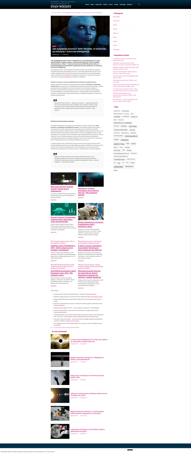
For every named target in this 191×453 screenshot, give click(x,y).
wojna (132, 162)
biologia (126, 113)
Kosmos (111, 4)
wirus (127, 162)
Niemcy (116, 147)
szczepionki (134, 153)
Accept (49, 451)
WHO (123, 162)
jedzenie (132, 130)
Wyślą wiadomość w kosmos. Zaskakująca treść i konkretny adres (91, 224)
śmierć (116, 170)
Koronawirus (131, 136)
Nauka (92, 4)
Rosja (129, 150)
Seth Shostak (67, 327)
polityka (117, 150)
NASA (127, 143)
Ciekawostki (98, 4)
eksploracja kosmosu (123, 123)
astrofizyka (117, 111)
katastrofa (117, 133)
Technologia (123, 4)
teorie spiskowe (131, 159)
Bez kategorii (116, 16)
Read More (53, 200)
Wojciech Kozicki (55, 54)
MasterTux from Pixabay (72, 321)
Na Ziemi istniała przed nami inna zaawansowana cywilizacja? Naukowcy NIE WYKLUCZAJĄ (124, 95)
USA (118, 163)
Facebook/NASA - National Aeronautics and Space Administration (81, 316)
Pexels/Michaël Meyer (90, 294)
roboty (63, 327)
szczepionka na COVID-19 (121, 153)
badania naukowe (118, 113)
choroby (117, 117)
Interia (56, 110)
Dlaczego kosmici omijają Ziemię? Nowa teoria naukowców (62, 189)
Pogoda (116, 4)
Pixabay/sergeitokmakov (60, 312)
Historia (87, 4)
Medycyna (129, 4)
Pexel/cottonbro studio (97, 296)
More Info (44, 451)
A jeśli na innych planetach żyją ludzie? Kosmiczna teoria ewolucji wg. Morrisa (90, 248)
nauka (133, 144)
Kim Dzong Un (125, 133)
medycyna (119, 144)
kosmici (56, 327)
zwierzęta (129, 166)
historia (133, 126)
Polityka (105, 4)
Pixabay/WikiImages (59, 305)
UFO (115, 162)
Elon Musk (116, 126)
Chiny (132, 113)
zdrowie (118, 167)
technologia (119, 160)
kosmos (59, 327)
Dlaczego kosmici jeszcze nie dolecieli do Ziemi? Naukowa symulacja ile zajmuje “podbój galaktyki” (89, 274)
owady (121, 147)
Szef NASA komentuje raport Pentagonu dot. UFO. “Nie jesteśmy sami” (63, 273)
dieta (115, 119)
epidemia (124, 126)
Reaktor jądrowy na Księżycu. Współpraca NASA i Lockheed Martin (87, 358)
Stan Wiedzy (61, 6)
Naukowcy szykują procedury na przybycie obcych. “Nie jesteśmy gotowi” (88, 191)
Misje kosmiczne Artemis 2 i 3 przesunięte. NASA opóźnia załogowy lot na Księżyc (87, 412)
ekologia (120, 119)
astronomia (125, 111)
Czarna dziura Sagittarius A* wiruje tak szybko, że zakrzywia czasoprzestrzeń (89, 340)
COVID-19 (134, 117)
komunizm (133, 133)
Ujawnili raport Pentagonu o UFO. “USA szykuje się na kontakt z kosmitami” (63, 248)
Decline (52, 451)
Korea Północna (118, 135)
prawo (123, 150)
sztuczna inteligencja (65, 77)
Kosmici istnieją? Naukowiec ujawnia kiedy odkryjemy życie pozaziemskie (63, 219)
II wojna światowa (120, 130)
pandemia (127, 147)
